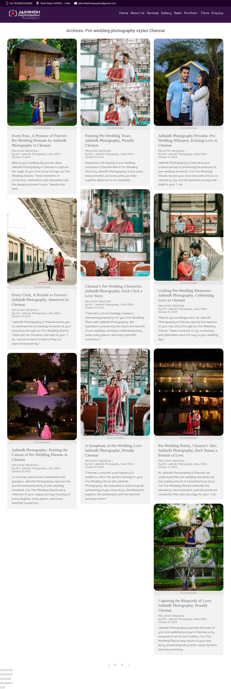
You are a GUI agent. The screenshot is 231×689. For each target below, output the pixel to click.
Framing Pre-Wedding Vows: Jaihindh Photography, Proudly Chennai (109, 140)
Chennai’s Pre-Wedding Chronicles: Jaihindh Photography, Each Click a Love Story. (113, 291)
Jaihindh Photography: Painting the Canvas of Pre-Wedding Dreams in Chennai (40, 455)
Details (45, 128)
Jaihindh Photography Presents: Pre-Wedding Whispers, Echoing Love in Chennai (187, 140)
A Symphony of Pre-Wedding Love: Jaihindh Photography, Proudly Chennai (113, 450)
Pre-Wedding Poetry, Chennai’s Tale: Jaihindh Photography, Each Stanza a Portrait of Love (188, 450)
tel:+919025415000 (21, 3)
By (36, 154)
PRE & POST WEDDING (25, 150)
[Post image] (42, 82)
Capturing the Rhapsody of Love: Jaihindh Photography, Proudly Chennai (185, 605)
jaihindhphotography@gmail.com (97, 3)
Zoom (37, 128)
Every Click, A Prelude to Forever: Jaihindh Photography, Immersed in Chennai (40, 300)
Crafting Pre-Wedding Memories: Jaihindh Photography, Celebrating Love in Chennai (186, 295)
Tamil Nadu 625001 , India (55, 3)
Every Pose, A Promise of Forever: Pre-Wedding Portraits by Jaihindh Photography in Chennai (39, 140)
